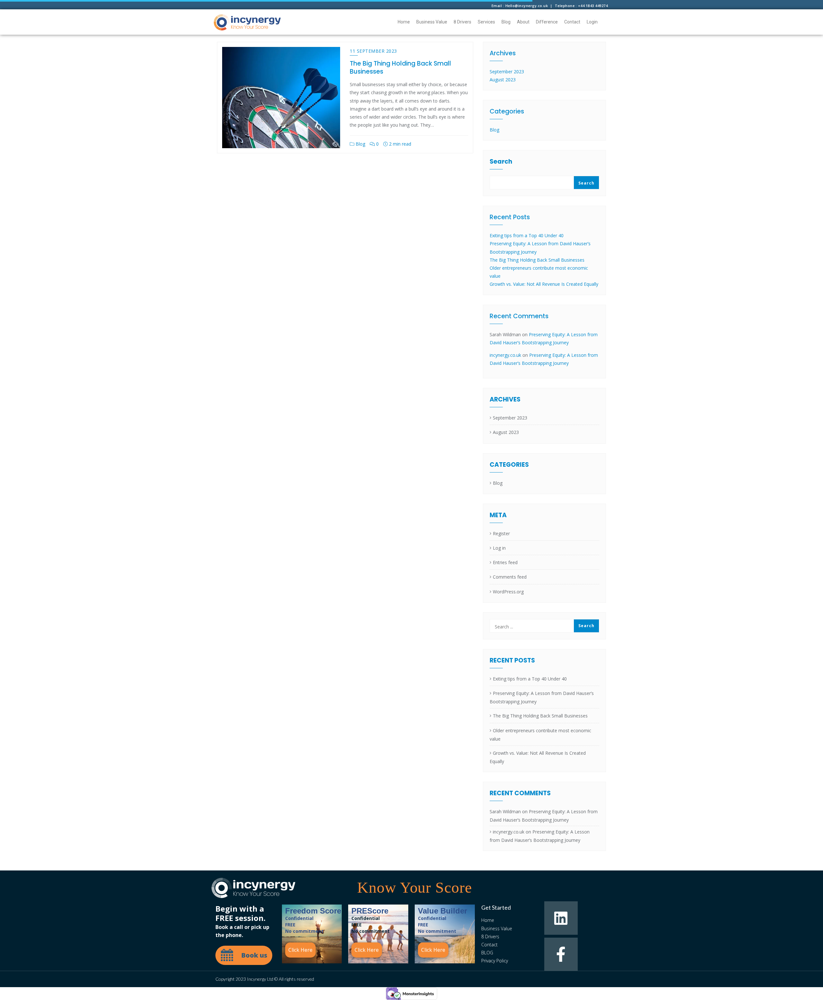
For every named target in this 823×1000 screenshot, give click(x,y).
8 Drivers (462, 21)
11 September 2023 (373, 51)
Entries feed (505, 562)
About (523, 21)
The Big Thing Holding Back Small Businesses (400, 67)
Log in (499, 548)
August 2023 (503, 80)
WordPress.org (508, 592)
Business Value (431, 21)
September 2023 (507, 71)
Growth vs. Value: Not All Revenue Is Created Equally (544, 284)
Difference (547, 21)
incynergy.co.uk (505, 355)
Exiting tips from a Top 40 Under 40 (527, 235)
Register (501, 533)
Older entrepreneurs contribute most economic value (540, 734)
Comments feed (510, 577)
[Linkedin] (560, 917)
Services (486, 21)
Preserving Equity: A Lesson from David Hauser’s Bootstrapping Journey (542, 697)
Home (404, 21)
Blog (506, 21)
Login (592, 21)
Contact (572, 21)
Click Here (300, 949)
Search (501, 162)
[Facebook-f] (560, 954)
